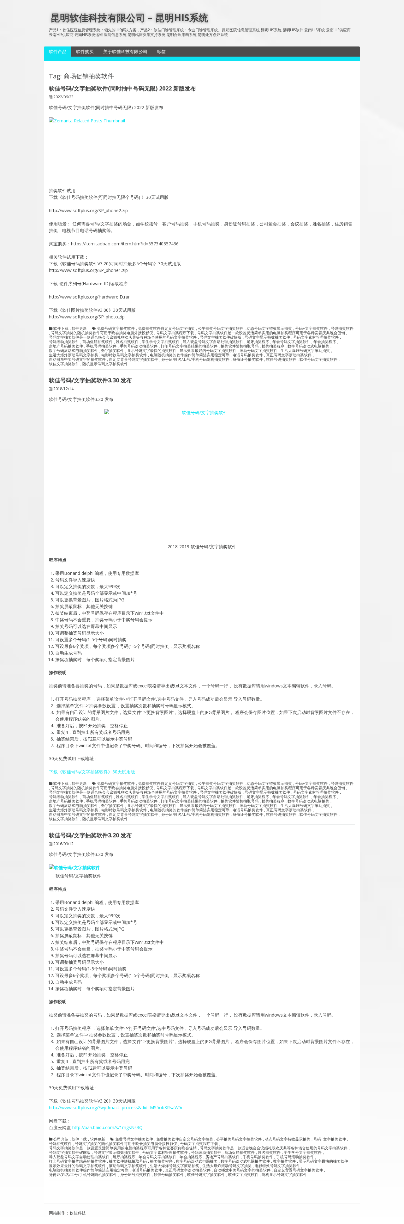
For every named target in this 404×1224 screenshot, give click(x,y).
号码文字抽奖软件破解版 (220, 337)
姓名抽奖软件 (127, 342)
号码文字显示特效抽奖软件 (267, 337)
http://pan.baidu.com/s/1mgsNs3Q (107, 1127)
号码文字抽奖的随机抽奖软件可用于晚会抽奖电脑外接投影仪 (102, 333)
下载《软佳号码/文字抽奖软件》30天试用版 (92, 772)
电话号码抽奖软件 (248, 355)
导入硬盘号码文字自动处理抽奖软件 (213, 342)
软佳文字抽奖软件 (64, 364)
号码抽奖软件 (342, 328)
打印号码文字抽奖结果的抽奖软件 (189, 346)
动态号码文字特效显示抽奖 (269, 328)
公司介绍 (60, 1139)
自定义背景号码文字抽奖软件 (133, 359)
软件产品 (58, 51)
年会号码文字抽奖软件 (291, 342)
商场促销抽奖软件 (97, 342)
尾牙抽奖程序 (258, 342)
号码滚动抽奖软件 (64, 342)
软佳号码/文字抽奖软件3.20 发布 (90, 835)
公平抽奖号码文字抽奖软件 (220, 328)
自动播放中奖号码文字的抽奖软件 (77, 359)
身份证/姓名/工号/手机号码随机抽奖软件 (195, 359)
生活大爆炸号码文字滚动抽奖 (305, 350)
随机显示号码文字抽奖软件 (105, 364)
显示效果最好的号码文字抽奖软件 (208, 350)
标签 (161, 51)
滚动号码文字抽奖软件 (258, 350)
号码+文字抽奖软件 (311, 328)
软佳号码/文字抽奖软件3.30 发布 (90, 380)
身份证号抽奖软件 (248, 359)
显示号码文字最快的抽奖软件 (151, 350)
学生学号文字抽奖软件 (161, 342)
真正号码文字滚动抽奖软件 (289, 355)
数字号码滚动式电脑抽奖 (308, 346)
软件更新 (79, 328)
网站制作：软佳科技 (67, 1213)
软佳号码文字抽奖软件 (318, 359)
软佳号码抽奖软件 (281, 359)
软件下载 (60, 328)
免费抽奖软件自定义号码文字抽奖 (166, 328)
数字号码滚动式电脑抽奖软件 (73, 350)
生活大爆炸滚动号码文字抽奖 (73, 355)
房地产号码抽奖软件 (66, 346)
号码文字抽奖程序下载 (175, 333)
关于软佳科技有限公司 (125, 51)
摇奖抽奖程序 (273, 346)
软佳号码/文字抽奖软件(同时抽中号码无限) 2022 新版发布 (122, 88)
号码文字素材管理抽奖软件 (316, 337)
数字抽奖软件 (112, 350)
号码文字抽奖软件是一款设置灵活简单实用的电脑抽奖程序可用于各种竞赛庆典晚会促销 (271, 333)
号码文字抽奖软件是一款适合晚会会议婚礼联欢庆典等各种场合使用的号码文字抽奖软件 (123, 337)
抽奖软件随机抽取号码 (239, 346)
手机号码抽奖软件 (101, 346)
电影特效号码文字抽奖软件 (124, 355)
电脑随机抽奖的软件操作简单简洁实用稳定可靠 (189, 355)
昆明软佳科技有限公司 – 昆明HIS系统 (129, 17)
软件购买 (85, 51)
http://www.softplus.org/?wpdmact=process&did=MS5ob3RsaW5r (116, 1107)
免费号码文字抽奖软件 (116, 328)
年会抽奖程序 (324, 342)
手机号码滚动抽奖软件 (138, 346)
